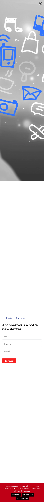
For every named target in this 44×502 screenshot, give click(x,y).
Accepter (15, 495)
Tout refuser (28, 495)
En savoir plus (22, 498)
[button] (41, 3)
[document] (22, 251)
